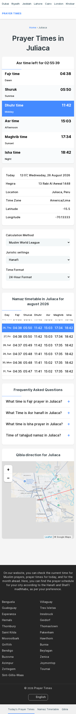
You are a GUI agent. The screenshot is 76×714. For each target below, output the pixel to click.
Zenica (44, 656)
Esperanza (9, 614)
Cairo (48, 3)
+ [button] (8, 469)
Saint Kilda (9, 632)
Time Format (15, 270)
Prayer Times (11, 13)
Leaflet (48, 537)
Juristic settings (17, 252)
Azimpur (7, 663)
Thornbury (9, 626)
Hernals (7, 620)
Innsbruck (46, 614)
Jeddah (26, 3)
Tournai (45, 669)
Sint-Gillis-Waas (13, 675)
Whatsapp (51, 547)
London (58, 3)
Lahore (38, 3)
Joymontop (47, 663)
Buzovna (7, 656)
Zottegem (9, 669)
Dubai (5, 3)
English (41, 697)
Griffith (7, 644)
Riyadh (15, 3)
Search (72, 13)
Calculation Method (20, 235)
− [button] (8, 477)
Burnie (44, 644)
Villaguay (46, 601)
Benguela (8, 601)
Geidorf (45, 620)
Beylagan (46, 650)
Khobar (70, 3)
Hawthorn (46, 638)
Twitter (33, 547)
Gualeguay (9, 607)
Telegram (42, 547)
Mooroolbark (10, 638)
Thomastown (49, 626)
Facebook (24, 547)
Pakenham (47, 632)
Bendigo (7, 650)
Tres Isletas (48, 607)
